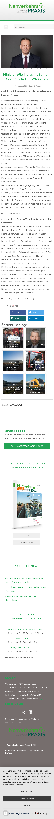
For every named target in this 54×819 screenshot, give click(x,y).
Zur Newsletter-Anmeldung (27, 445)
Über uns (11, 677)
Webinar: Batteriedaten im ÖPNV (25, 629)
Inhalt (27, 536)
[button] (6, 27)
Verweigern (27, 791)
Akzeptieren (27, 798)
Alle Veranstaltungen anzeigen (19, 657)
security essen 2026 (18, 647)
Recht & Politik (35, 86)
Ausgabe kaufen (27, 542)
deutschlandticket (14, 405)
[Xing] (24, 712)
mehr (27, 805)
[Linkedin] (30, 712)
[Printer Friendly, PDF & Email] (11, 306)
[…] (40, 698)
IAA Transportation (18, 638)
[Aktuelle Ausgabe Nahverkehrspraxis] (27, 504)
